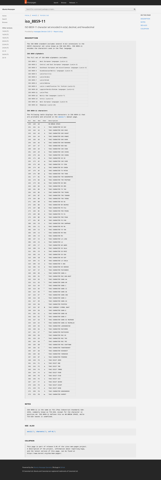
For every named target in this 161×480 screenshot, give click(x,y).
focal (27, 15)
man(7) (34, 15)
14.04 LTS (5, 31)
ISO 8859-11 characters (37, 111)
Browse (63, 2)
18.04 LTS (5, 38)
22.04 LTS (5, 44)
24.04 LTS (5, 47)
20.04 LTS (5, 41)
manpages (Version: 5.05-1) (43, 31)
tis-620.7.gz (44, 15)
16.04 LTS (5, 34)
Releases (72, 2)
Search (56, 2)
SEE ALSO (144, 25)
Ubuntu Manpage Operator (43, 467)
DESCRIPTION (145, 18)
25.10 (4, 51)
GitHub (62, 467)
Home (4, 15)
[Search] (134, 9)
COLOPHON (145, 28)
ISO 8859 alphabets (35, 54)
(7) (62, 117)
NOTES (143, 22)
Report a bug (58, 31)
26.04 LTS (5, 54)
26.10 (4, 57)
